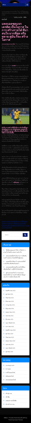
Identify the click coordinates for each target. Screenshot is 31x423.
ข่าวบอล (8, 369)
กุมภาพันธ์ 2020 (10, 348)
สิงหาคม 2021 (10, 301)
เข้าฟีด (8, 397)
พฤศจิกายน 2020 (11, 330)
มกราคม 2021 (10, 326)
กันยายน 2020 (10, 337)
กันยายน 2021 (10, 298)
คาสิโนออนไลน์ (10, 372)
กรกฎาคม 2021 (10, 305)
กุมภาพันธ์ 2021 (10, 323)
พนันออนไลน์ (10, 376)
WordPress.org (10, 404)
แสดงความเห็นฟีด (11, 401)
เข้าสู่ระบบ (9, 393)
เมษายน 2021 (10, 316)
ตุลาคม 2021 (9, 294)
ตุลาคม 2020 (9, 334)
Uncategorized (10, 365)
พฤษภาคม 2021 (10, 312)
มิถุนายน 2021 (10, 308)
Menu (4, 5)
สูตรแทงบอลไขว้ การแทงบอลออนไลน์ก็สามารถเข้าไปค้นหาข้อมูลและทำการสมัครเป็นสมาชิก (14, 275)
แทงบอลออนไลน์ (11, 380)
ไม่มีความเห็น (18, 17)
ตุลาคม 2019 (9, 352)
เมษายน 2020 (10, 344)
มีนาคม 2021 (9, 319)
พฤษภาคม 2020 (10, 341)
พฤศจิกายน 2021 (11, 290)
